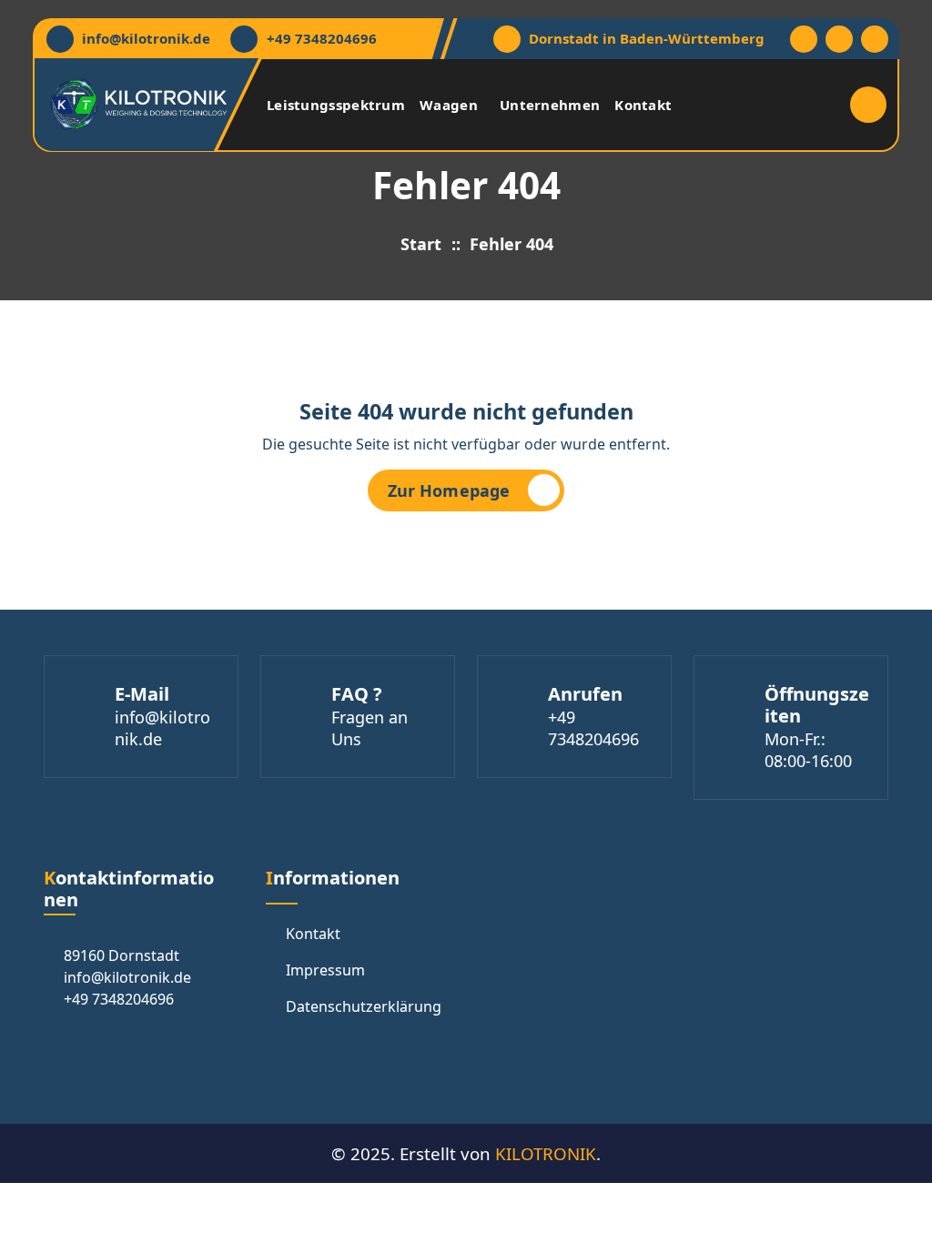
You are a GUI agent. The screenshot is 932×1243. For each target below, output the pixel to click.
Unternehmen (550, 105)
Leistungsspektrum (336, 105)
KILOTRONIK (545, 1153)
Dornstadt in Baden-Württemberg (647, 38)
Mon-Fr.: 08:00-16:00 (808, 750)
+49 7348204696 (322, 38)
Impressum (325, 970)
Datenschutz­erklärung (363, 1006)
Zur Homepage (449, 490)
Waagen (449, 105)
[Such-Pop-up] (868, 104)
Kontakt (643, 105)
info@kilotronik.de (146, 38)
